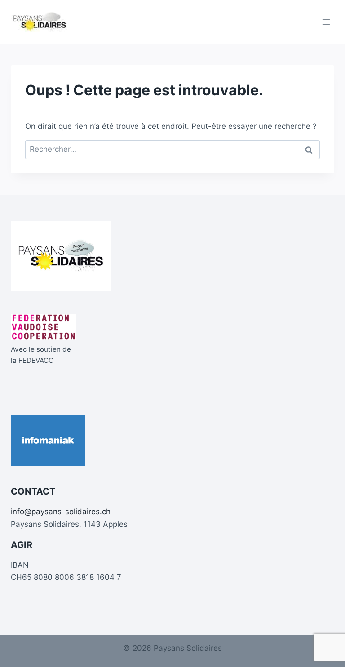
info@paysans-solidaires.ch (61, 511)
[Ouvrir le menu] (326, 22)
